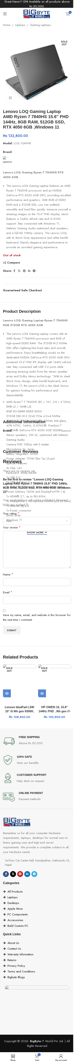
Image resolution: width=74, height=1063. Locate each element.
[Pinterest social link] (24, 271)
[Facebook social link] (14, 271)
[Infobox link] (37, 741)
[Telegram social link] (34, 271)
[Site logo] (37, 13)
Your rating (11, 513)
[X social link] (19, 271)
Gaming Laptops (40, 25)
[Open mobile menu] (5, 14)
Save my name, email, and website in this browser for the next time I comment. (37, 617)
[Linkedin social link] (29, 271)
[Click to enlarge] (10, 97)
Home (6, 25)
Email (7, 592)
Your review (12, 527)
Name (8, 574)
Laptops (20, 25)
